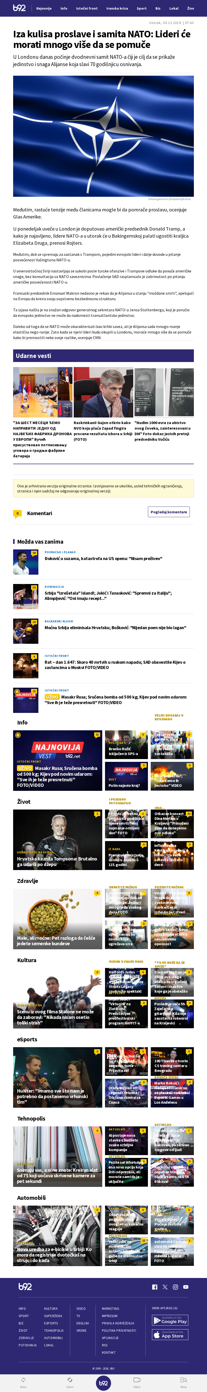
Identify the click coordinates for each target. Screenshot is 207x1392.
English (82, 1323)
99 (34, 553)
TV (78, 1316)
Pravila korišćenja (118, 1323)
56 (34, 587)
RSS (105, 1345)
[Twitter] (165, 1287)
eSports (51, 1323)
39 (34, 622)
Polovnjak (118, 1235)
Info (22, 1308)
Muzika (160, 998)
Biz (21, 1323)
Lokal (49, 1345)
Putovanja (28, 1345)
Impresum (110, 1316)
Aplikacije (110, 1338)
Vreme (81, 1330)
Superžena (53, 1316)
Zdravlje (26, 1338)
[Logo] (19, 8)
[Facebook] (154, 1287)
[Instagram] (175, 1287)
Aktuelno (117, 914)
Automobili (53, 1338)
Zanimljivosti (121, 1208)
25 (34, 691)
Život (23, 1330)
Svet (113, 779)
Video (81, 1308)
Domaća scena (166, 1077)
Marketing (110, 1308)
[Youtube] (185, 1287)
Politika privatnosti (119, 1330)
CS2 (19, 1084)
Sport (24, 1316)
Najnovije (44, 8)
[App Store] (170, 1335)
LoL (112, 1050)
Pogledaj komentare (169, 511)
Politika (116, 743)
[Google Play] (170, 1321)
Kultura (51, 1308)
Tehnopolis (53, 1330)
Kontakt (109, 1352)
